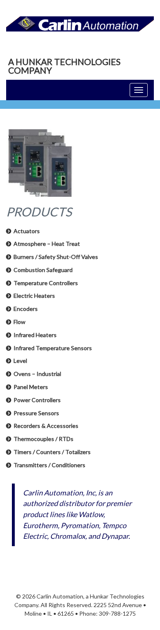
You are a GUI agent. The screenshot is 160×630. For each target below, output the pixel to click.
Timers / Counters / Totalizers (52, 451)
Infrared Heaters (35, 334)
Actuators (27, 230)
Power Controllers (37, 399)
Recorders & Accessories (46, 425)
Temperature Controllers (46, 282)
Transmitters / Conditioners (49, 464)
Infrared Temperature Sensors (53, 347)
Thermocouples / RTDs (43, 438)
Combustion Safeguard (43, 269)
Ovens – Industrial (37, 373)
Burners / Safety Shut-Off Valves (56, 256)
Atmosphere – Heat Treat (47, 243)
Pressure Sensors (36, 413)
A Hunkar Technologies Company (64, 65)
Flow (19, 321)
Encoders (26, 308)
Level (20, 360)
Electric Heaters (34, 295)
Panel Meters (31, 386)
